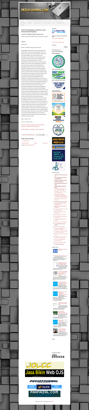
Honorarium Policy (58, 20)
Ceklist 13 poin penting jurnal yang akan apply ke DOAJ (62, 303)
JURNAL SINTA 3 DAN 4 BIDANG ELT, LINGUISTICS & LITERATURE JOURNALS (63, 293)
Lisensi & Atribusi (47, 22)
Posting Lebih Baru (25, 143)
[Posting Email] (37, 134)
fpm (42, 401)
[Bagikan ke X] (41, 134)
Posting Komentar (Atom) (30, 145)
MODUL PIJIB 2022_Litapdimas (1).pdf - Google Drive (32, 129)
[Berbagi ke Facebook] (42, 134)
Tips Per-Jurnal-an (38, 22)
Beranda (22, 20)
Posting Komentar (26, 140)
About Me (22, 24)
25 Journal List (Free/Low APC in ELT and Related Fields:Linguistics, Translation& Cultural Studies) (62, 273)
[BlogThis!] (40, 134)
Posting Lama (45, 143)
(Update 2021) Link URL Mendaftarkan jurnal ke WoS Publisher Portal (62, 263)
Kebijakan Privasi (60, 22)
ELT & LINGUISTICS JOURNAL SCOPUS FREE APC (60, 178)
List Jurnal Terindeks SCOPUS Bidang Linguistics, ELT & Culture (39, 20)
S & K (53, 22)
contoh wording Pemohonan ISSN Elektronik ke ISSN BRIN (62, 312)
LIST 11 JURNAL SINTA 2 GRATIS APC (62, 321)
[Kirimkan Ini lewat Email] (39, 134)
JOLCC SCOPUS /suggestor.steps (58, 42)
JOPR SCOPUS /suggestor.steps (58, 38)
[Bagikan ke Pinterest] (44, 134)
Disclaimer (30, 22)
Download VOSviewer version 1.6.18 (60, 255)
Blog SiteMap (23, 22)
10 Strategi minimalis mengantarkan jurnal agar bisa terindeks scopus (62, 283)
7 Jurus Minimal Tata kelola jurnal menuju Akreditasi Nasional (62, 329)
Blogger (52, 401)
